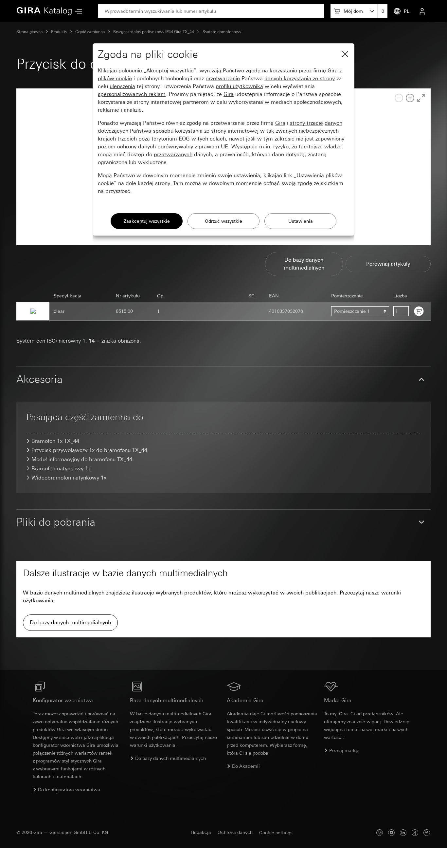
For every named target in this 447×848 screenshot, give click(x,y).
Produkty (59, 31)
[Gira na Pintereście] (427, 832)
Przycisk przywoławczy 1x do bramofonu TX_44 (89, 450)
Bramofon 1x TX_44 (55, 441)
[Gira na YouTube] (391, 832)
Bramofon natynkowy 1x (61, 468)
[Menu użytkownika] (422, 11)
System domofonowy (222, 31)
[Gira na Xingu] (415, 832)
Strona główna (29, 31)
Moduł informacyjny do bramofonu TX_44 (81, 459)
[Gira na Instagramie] (380, 832)
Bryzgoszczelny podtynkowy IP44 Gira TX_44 (153, 31)
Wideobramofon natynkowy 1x (68, 478)
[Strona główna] (44, 11)
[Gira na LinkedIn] (403, 832)
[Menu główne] (77, 11)
